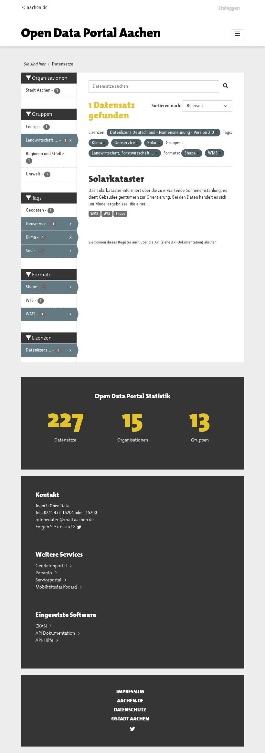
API (157, 242)
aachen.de (130, 700)
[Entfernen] (216, 132)
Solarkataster (116, 179)
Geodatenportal (52, 566)
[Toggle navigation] (237, 34)
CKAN (42, 626)
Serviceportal (49, 580)
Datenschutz (130, 709)
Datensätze (62, 64)
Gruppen (200, 440)
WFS (107, 213)
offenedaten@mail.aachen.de (65, 519)
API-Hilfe (45, 640)
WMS (94, 213)
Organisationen (132, 440)
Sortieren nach (166, 106)
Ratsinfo (44, 573)
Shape (120, 213)
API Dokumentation (56, 633)
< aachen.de (35, 7)
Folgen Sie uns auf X (56, 527)
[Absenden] (225, 86)
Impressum (130, 691)
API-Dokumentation (186, 242)
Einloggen (229, 8)
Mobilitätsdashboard (57, 587)
